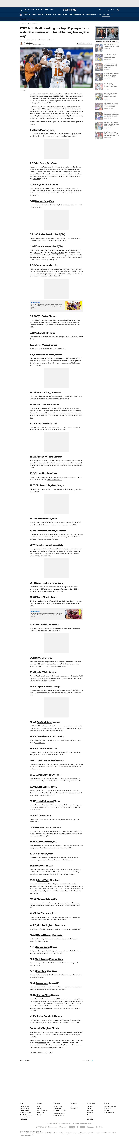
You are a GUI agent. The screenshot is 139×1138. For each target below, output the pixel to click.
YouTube (89, 1106)
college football (78, 122)
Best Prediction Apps (26, 1115)
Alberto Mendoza (53, 363)
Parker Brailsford (45, 1016)
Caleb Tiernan (43, 760)
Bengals (32, 257)
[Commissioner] (73, 1126)
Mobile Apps (23, 1119)
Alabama (46, 167)
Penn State (52, 473)
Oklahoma (61, 530)
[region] (107, 33)
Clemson (53, 316)
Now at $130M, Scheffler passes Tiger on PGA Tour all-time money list (111, 124)
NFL (59, 136)
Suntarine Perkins (44, 774)
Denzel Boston (44, 935)
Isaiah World (42, 672)
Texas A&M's (54, 408)
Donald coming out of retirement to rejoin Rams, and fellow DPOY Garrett (111, 114)
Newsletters (107, 1108)
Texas (51, 130)
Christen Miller (43, 995)
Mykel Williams (57, 999)
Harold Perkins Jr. (44, 423)
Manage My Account (110, 1106)
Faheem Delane (71, 903)
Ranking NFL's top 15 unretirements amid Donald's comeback (110, 56)
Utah (51, 201)
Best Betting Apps (25, 1112)
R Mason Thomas (47, 530)
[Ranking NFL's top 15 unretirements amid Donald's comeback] (99, 57)
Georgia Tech (57, 728)
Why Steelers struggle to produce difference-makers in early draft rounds (111, 96)
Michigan (61, 274)
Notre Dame (57, 583)
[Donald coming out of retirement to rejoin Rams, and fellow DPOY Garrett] (99, 116)
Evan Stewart (72, 413)
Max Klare (41, 971)
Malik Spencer (41, 959)
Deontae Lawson (44, 827)
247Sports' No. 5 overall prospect (40, 188)
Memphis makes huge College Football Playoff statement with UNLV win (111, 133)
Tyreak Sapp (45, 624)
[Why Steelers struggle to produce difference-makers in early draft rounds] (99, 96)
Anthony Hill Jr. (42, 332)
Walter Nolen (76, 411)
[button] (112, 14)
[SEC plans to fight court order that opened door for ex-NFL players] (99, 106)
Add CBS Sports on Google (85, 43)
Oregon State (37, 399)
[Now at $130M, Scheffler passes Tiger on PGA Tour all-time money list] (99, 126)
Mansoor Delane (44, 899)
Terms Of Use (58, 1106)
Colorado (54, 549)
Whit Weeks (42, 865)
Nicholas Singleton (45, 925)
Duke (54, 518)
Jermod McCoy (43, 392)
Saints (47, 134)
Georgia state (48, 662)
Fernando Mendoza (45, 354)
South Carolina (56, 736)
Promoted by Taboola (87, 1060)
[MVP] (82, 1126)
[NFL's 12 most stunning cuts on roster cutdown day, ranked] (99, 67)
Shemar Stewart (45, 413)
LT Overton (44, 404)
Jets (77, 250)
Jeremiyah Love (43, 583)
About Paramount (42, 1110)
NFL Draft (64, 94)
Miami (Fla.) (59, 234)
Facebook (90, 1112)
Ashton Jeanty (54, 587)
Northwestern (57, 760)
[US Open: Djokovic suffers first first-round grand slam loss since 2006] (99, 77)
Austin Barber (42, 786)
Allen (31, 662)
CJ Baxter (40, 815)
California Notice (59, 1115)
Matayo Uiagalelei (47, 485)
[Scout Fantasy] (90, 1127)
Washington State (49, 255)
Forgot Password (109, 1112)
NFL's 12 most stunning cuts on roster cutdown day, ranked (110, 65)
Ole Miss (57, 774)
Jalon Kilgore (42, 736)
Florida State (70, 489)
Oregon (55, 413)
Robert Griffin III (57, 479)
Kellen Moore (74, 269)
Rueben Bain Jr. (45, 234)
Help (71, 1106)
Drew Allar (41, 473)
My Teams (107, 1110)
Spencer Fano (41, 201)
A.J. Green (53, 805)
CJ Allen (40, 657)
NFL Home (23, 24)
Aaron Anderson (44, 841)
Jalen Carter (47, 1001)
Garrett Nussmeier (44, 265)
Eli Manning (36, 136)
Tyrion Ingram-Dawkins (70, 999)
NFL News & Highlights (34, 24)
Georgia (78, 167)
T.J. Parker (43, 316)
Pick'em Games (24, 1106)
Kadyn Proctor (42, 184)
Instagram (90, 1110)
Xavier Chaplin (43, 597)
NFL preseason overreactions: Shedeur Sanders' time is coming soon (111, 85)
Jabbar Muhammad (65, 805)
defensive (49, 1047)
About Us (39, 1106)
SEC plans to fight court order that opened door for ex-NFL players (111, 105)
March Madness (24, 1117)
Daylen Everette (44, 686)
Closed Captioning (59, 1113)
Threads (89, 1117)
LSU (55, 265)
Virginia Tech (45, 1045)
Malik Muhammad (44, 801)
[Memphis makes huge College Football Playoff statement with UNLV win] (99, 135)
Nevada (43, 681)
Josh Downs (47, 172)
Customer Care (74, 1108)
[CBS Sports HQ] (66, 1123)
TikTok (89, 1108)
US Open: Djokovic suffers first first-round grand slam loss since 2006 (111, 75)
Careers (39, 1108)
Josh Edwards (29, 43)
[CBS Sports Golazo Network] (82, 1123)
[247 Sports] (41, 1127)
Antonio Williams (45, 456)
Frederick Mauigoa (58, 252)
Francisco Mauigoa (51, 250)
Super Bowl (36, 179)
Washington (57, 935)
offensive (40, 1047)
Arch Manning (41, 130)
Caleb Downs (40, 163)
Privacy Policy (58, 1108)
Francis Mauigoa (43, 246)
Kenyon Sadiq (42, 947)
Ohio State (52, 163)
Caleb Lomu (41, 853)
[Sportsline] (52, 1127)
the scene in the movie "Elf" (40, 98)
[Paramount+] (63, 1126)
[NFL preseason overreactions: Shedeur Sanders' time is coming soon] (99, 86)
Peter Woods (42, 344)
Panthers (41, 257)
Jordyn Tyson (43, 545)
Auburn (54, 597)
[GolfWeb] (99, 1127)
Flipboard (90, 1119)
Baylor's (49, 479)
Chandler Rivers (43, 518)
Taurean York (42, 983)
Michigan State (56, 959)
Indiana (58, 354)
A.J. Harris (41, 748)
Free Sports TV (24, 1110)
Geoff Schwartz (54, 676)
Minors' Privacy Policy (60, 1110)
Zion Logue (39, 1001)
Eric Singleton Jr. (44, 722)
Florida (69, 274)
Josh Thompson (44, 913)
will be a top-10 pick (56, 678)
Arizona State (56, 545)
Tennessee (56, 392)
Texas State (57, 525)
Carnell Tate (43, 880)
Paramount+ (40, 1112)
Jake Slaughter (44, 1028)
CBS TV (39, 1115)
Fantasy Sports (24, 1108)
